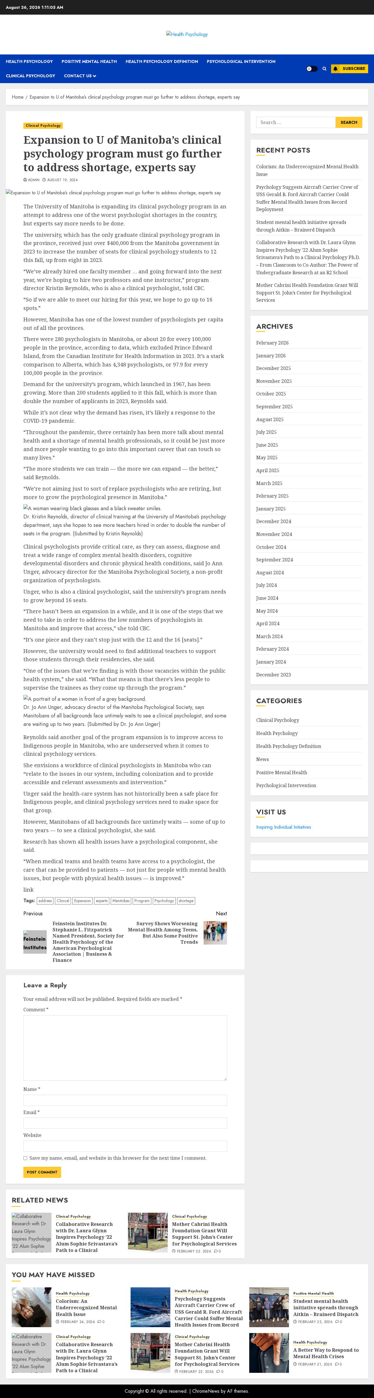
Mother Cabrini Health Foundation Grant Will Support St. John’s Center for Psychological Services (204, 1234)
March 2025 (269, 483)
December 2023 (273, 674)
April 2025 (267, 470)
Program (142, 901)
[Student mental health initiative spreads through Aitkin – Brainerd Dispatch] (269, 1307)
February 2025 (272, 496)
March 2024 (269, 636)
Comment (36, 1009)
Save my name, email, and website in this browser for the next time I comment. (118, 1158)
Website (32, 1135)
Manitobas (120, 901)
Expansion (82, 901)
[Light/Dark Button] (312, 69)
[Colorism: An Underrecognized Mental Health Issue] (31, 1307)
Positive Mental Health (89, 61)
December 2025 (273, 368)
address (45, 901)
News (262, 759)
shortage (186, 901)
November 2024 (274, 534)
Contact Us (78, 76)
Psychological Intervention (241, 61)
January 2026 (271, 355)
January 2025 (271, 509)
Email (31, 1112)
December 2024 (273, 521)
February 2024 (272, 649)
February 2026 (272, 343)
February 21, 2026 (315, 1364)
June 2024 (267, 598)
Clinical (63, 901)
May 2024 (267, 611)
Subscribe (354, 68)
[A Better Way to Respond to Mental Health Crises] (269, 1353)
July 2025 (266, 432)
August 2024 (270, 572)
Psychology (164, 901)
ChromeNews (205, 1391)
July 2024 (266, 585)
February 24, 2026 (78, 1322)
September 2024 (274, 559)
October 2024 (271, 547)
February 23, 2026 (315, 1322)
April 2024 (267, 623)
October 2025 (271, 393)
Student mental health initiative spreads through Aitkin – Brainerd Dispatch (326, 1308)
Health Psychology (29, 61)
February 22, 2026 (194, 1251)
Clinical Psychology (30, 76)
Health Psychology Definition (162, 61)
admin (34, 180)
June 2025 (267, 445)
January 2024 (271, 662)
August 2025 (270, 419)
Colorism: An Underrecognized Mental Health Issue (86, 1308)
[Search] (324, 68)
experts (102, 901)
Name (31, 1089)
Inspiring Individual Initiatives (283, 827)
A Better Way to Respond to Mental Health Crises (326, 1353)
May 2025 (267, 457)
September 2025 (274, 406)
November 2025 (274, 381)
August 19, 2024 (62, 180)
